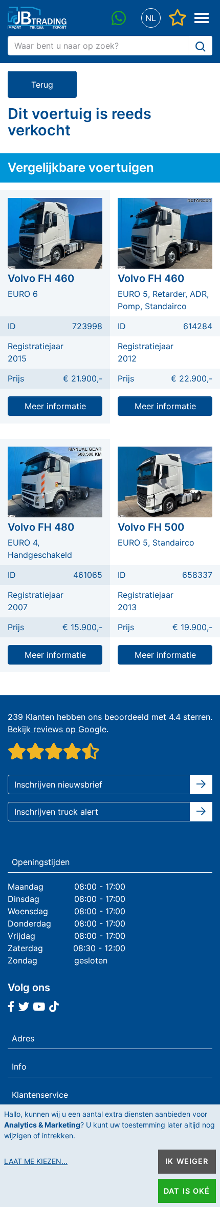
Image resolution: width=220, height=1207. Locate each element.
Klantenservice (40, 1095)
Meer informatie (55, 406)
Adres (23, 1038)
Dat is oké (187, 1190)
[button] (150, 18)
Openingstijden (41, 862)
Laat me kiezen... (36, 1161)
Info (19, 1066)
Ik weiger (186, 1161)
